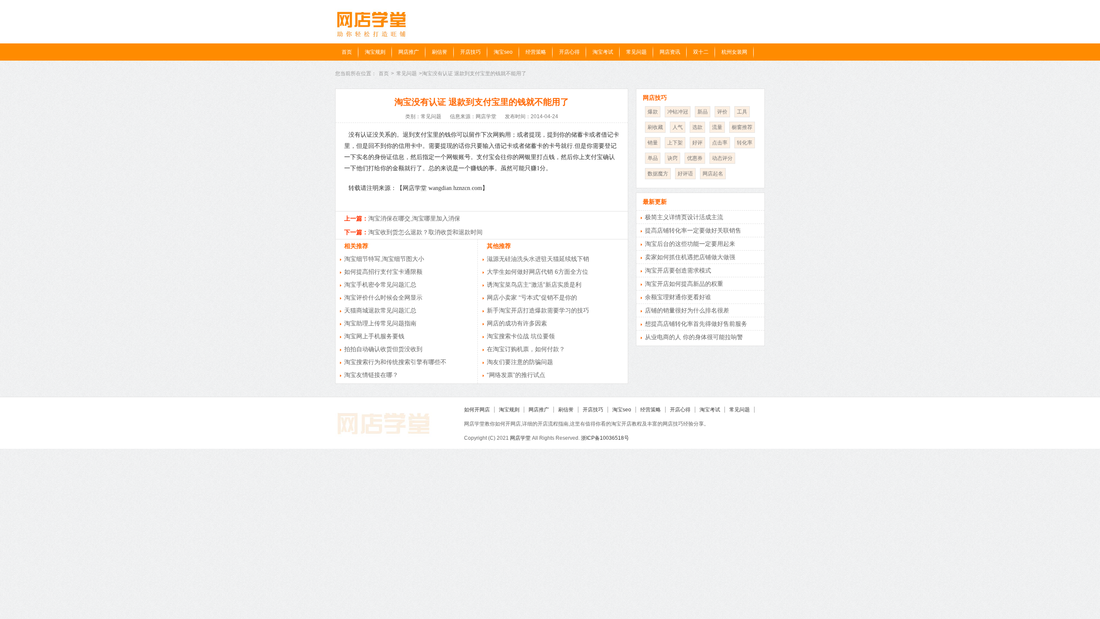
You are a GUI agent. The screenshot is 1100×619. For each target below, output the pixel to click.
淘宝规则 (375, 52)
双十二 (701, 52)
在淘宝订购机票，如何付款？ (526, 349)
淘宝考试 (603, 52)
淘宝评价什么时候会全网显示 (383, 297)
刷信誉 (439, 52)
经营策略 (536, 52)
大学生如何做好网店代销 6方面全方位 (537, 271)
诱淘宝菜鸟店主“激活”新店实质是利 (534, 284)
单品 (653, 158)
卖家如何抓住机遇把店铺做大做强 (690, 257)
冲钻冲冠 (677, 112)
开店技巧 (470, 52)
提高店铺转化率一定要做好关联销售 (693, 230)
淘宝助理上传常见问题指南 (380, 323)
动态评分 (722, 158)
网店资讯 (670, 52)
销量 (653, 143)
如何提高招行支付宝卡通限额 (383, 271)
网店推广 (408, 52)
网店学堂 (520, 438)
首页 (347, 52)
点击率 (719, 143)
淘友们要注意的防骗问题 (520, 362)
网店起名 (713, 174)
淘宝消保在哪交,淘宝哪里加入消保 (414, 218)
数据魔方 (658, 174)
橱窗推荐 (742, 127)
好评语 (685, 174)
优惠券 (695, 158)
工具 (742, 112)
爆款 (653, 112)
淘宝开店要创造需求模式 (678, 270)
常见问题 (636, 52)
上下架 (675, 143)
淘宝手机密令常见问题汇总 (380, 284)
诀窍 (672, 158)
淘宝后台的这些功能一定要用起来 (690, 243)
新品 (702, 112)
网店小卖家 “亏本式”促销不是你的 (532, 297)
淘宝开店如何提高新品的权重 (684, 283)
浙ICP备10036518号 (605, 438)
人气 (677, 127)
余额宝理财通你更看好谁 (678, 297)
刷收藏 (655, 127)
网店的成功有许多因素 (517, 323)
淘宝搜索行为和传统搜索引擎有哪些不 (395, 362)
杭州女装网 (734, 52)
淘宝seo (503, 52)
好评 (697, 143)
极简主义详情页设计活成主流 (684, 217)
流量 (717, 127)
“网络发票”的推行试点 (516, 374)
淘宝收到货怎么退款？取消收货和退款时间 (425, 232)
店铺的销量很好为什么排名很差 (687, 310)
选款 (697, 127)
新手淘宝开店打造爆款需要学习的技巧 (538, 310)
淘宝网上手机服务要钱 (374, 336)
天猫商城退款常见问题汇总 (380, 310)
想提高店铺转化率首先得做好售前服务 (696, 323)
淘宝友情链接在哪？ (371, 374)
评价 (722, 112)
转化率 (744, 143)
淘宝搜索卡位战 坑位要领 (521, 336)
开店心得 (569, 52)
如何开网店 (477, 410)
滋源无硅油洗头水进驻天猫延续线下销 (538, 258)
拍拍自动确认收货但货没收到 (383, 349)
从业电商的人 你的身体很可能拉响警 (694, 337)
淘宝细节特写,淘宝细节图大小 (384, 258)
